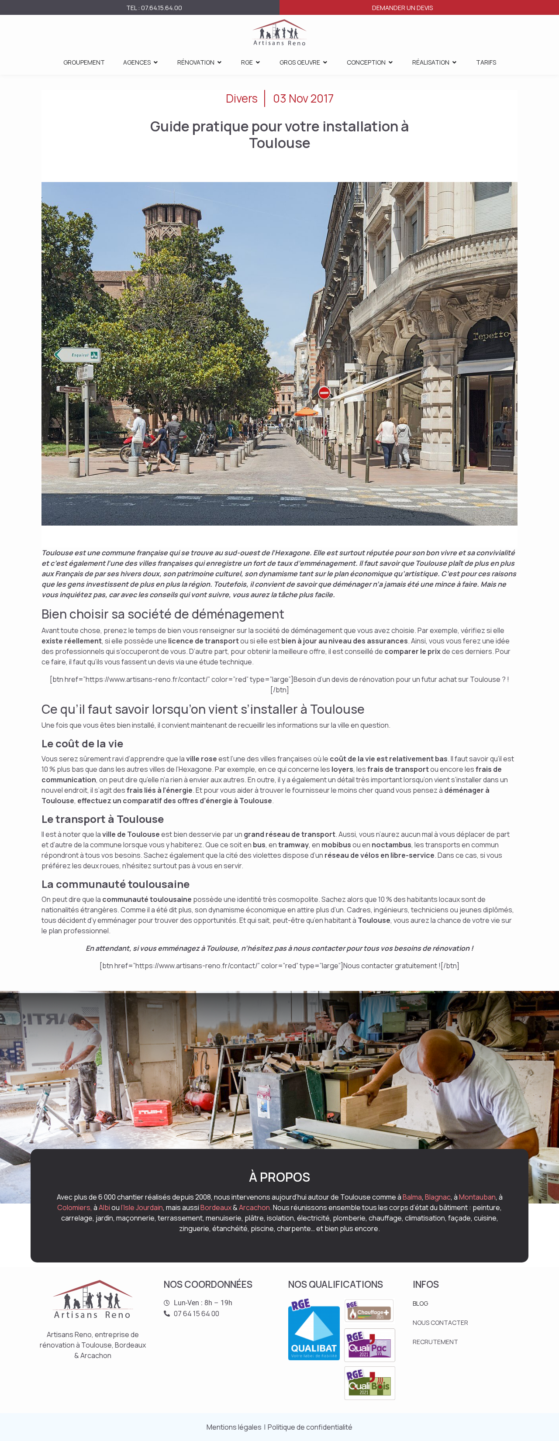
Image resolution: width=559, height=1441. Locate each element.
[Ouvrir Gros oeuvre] (325, 62)
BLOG (420, 1303)
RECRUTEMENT (435, 1342)
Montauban (477, 1197)
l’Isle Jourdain (142, 1207)
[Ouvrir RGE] (258, 62)
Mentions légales (234, 1427)
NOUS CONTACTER (440, 1322)
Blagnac (438, 1197)
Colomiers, (74, 1207)
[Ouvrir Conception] (391, 62)
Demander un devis (402, 7)
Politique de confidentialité (310, 1427)
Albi (104, 1207)
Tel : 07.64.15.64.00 (154, 7)
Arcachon (254, 1207)
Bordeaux (215, 1207)
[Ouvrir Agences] (156, 62)
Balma (412, 1197)
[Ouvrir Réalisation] (455, 62)
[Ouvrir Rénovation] (220, 62)
